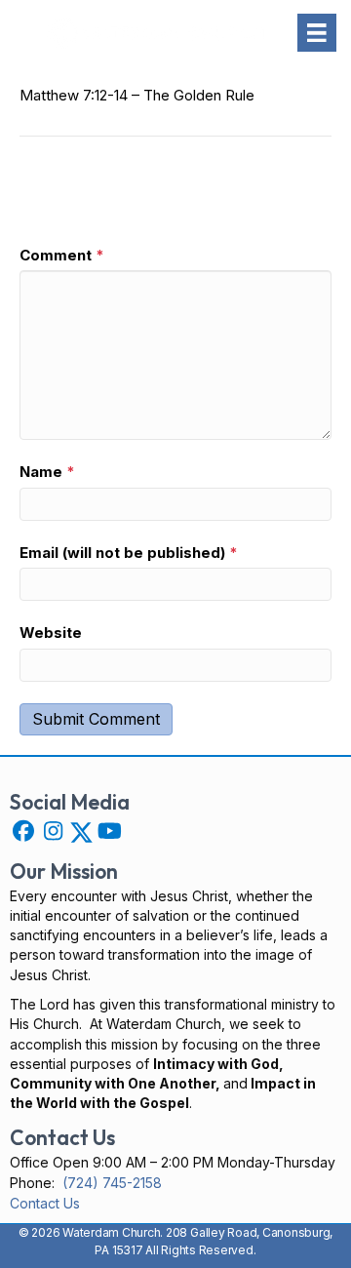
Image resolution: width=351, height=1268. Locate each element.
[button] (23, 831)
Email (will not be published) (129, 552)
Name (47, 471)
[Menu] (316, 33)
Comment (62, 255)
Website (51, 632)
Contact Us (45, 1203)
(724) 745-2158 (112, 1182)
